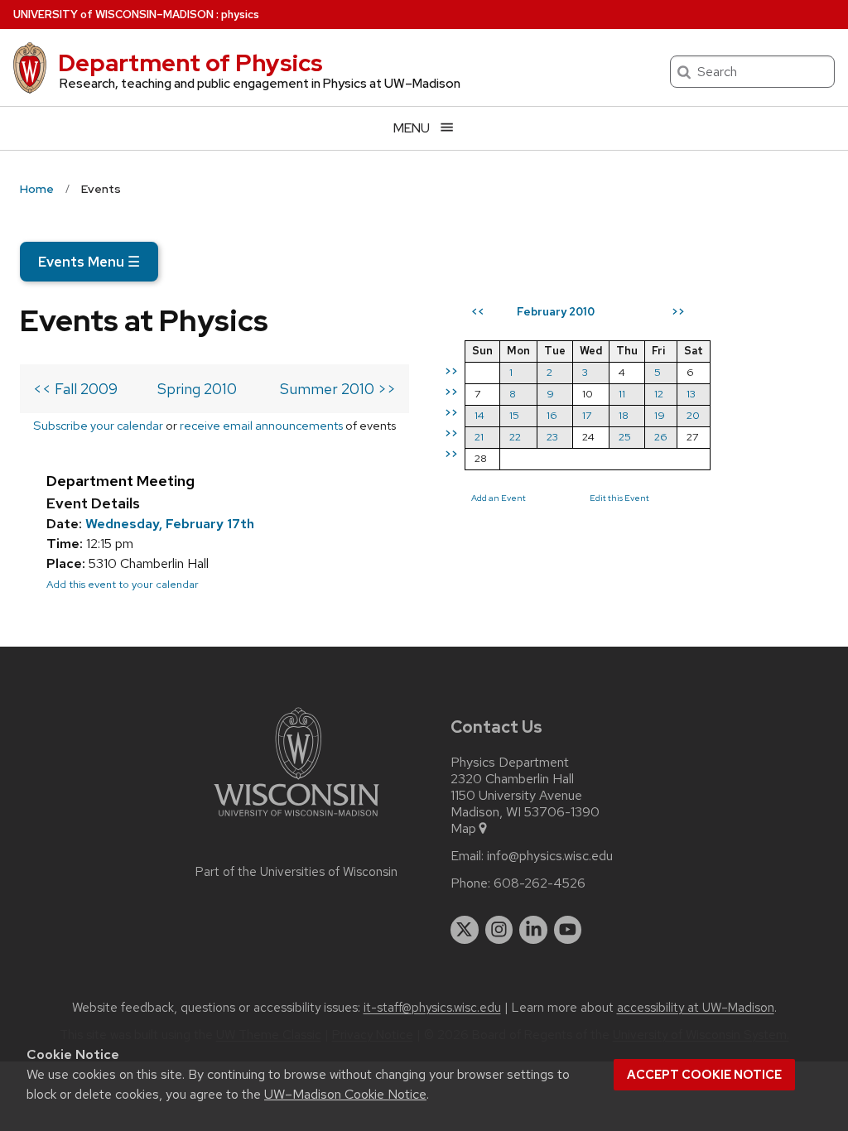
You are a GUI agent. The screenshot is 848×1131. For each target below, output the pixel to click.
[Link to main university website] (296, 819)
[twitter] (464, 930)
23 (552, 437)
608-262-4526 (539, 883)
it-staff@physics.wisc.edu (432, 1007)
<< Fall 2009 (75, 388)
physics (240, 14)
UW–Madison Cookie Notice (345, 1094)
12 (659, 394)
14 (479, 415)
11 (622, 394)
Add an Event (498, 497)
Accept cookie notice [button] (704, 1074)
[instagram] (499, 930)
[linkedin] (533, 930)
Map (463, 829)
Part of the (296, 872)
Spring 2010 (197, 388)
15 (514, 415)
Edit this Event (619, 497)
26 (661, 437)
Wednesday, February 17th (169, 523)
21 (479, 437)
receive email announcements (261, 425)
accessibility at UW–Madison (695, 1007)
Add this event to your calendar (122, 584)
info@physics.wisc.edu (550, 856)
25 (625, 437)
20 (693, 415)
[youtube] (568, 930)
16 (552, 415)
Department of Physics (190, 63)
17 (587, 415)
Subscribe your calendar (98, 425)
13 (691, 394)
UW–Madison (113, 14)
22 (515, 437)
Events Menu (89, 262)
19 (659, 415)
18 (623, 415)
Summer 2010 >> (338, 388)
